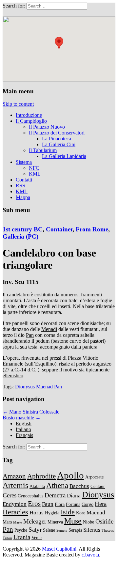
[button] (59, 43)
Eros (34, 504)
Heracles (15, 512)
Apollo (70, 475)
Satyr (35, 529)
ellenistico (13, 375)
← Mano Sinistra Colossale (31, 411)
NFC (34, 168)
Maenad (44, 386)
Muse (73, 520)
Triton (7, 538)
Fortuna (73, 504)
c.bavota (90, 554)
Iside (68, 512)
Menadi (49, 329)
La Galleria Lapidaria (64, 156)
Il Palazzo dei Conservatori (57, 132)
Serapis (75, 530)
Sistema (24, 162)
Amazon (14, 476)
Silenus (91, 530)
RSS (20, 185)
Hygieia (52, 512)
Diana (74, 496)
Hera (101, 503)
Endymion (15, 504)
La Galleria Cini (58, 144)
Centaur (97, 486)
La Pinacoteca (56, 138)
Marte (17, 522)
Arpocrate (94, 476)
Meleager (34, 521)
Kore (80, 512)
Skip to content (18, 104)
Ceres (9, 495)
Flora (60, 504)
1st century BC (23, 229)
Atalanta (37, 486)
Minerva (55, 521)
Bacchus (79, 486)
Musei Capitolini (59, 549)
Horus (37, 512)
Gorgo (87, 504)
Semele (61, 530)
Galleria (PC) (20, 236)
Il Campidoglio (31, 121)
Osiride (104, 521)
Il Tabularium (43, 150)
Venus (36, 537)
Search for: (14, 5)
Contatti (24, 179)
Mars (7, 521)
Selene (49, 530)
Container (59, 229)
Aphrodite (41, 476)
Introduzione (29, 115)
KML (35, 174)
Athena (57, 485)
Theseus (108, 530)
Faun (47, 504)
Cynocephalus (30, 495)
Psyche (20, 530)
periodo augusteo (93, 364)
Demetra (55, 495)
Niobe (88, 521)
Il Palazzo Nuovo (47, 127)
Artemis (15, 485)
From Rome (92, 229)
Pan (30, 335)
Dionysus (25, 386)
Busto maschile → (22, 417)
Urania (21, 537)
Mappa (23, 197)
